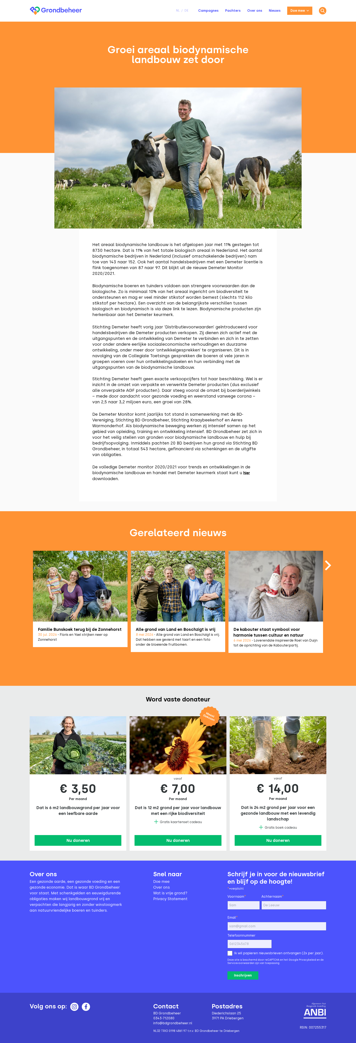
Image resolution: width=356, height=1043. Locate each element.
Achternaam (272, 896)
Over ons (254, 11)
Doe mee (297, 11)
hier (246, 473)
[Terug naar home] (56, 11)
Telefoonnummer (241, 935)
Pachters (233, 11)
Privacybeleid (307, 959)
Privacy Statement (170, 899)
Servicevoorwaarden (240, 963)
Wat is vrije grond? (170, 893)
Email (232, 917)
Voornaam (236, 896)
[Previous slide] (28, 604)
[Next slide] (328, 565)
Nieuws (275, 11)
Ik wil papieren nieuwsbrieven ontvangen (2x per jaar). (278, 953)
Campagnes (208, 11)
